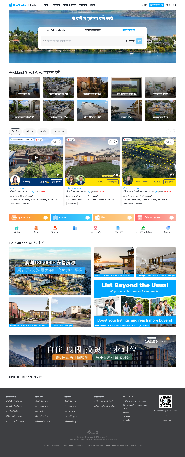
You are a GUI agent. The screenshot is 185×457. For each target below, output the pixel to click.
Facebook (127, 416)
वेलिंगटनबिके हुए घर (71, 416)
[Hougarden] (17, 5)
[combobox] (85, 41)
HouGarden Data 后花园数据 (116, 445)
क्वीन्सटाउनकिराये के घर (42, 421)
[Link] (50, 271)
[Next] (174, 131)
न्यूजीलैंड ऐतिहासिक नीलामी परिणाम (104, 406)
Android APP (165, 421)
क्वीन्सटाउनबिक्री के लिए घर (15, 421)
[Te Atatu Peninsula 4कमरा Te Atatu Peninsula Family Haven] (86, 182)
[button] (33, 5)
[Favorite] (58, 142)
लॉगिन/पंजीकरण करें (156, 5)
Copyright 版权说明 (51, 445)
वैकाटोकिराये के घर (41, 411)
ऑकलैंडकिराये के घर (41, 401)
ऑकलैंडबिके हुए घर (71, 401)
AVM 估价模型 (136, 445)
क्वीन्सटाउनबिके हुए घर (72, 421)
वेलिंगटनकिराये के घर (42, 416)
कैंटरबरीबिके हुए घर (71, 406)
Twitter (126, 413)
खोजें (139, 41)
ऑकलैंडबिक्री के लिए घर (14, 401)
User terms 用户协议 (95, 445)
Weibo (125, 409)
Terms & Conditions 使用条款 (72, 445)
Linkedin (126, 420)
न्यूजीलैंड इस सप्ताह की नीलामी (103, 401)
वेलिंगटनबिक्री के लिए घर (14, 416)
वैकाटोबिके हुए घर (70, 411)
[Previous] (168, 131)
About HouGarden (131, 397)
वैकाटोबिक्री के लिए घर (13, 411)
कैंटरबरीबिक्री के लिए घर (14, 406)
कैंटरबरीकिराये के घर (41, 406)
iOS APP (165, 416)
